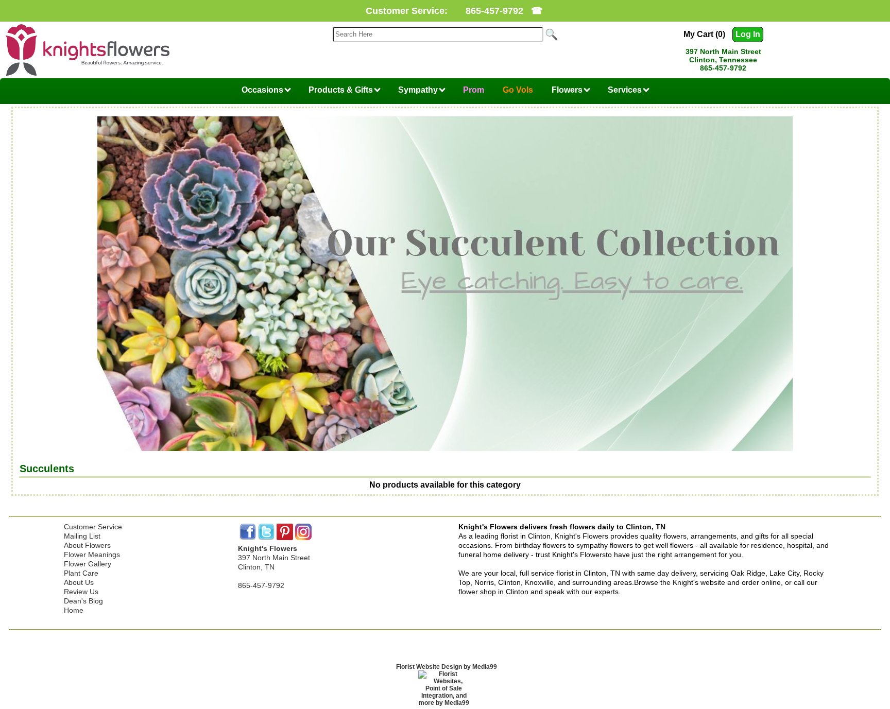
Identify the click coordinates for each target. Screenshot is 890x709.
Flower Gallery (87, 564)
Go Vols (518, 89)
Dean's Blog (83, 601)
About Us (79, 582)
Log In (747, 34)
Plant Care (81, 573)
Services (626, 89)
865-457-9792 (494, 11)
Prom (473, 89)
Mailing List (82, 536)
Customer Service (93, 527)
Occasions (263, 89)
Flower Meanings (92, 554)
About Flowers (87, 545)
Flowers (568, 89)
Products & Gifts (342, 89)
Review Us (81, 591)
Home (73, 610)
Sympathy (419, 89)
